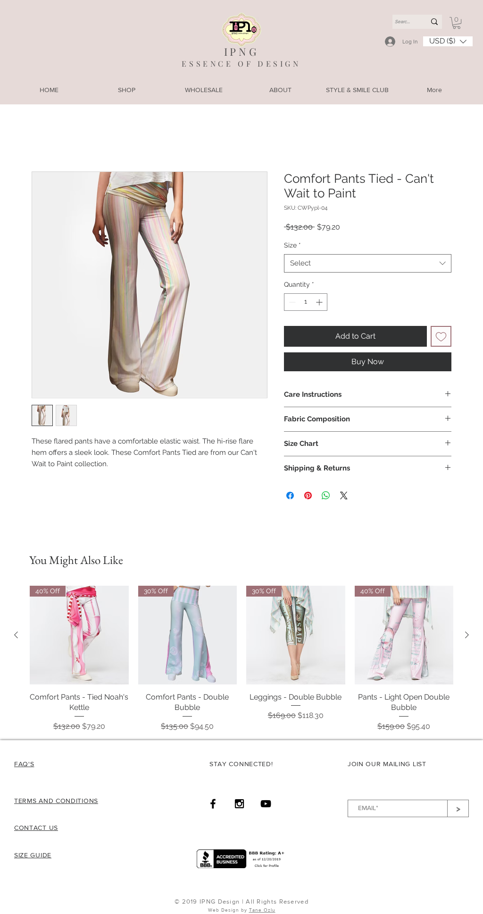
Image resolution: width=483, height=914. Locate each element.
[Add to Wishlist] (441, 337)
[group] (241, 660)
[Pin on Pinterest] (308, 496)
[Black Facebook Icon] (213, 804)
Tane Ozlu (262, 911)
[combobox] (367, 264)
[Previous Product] (16, 635)
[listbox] (448, 41)
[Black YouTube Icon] (265, 804)
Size (292, 246)
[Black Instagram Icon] (239, 804)
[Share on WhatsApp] (326, 496)
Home (42, 138)
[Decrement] (291, 303)
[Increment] (320, 303)
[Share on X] (344, 496)
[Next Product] (467, 635)
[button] (457, 23)
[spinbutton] (305, 303)
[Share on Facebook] (290, 496)
